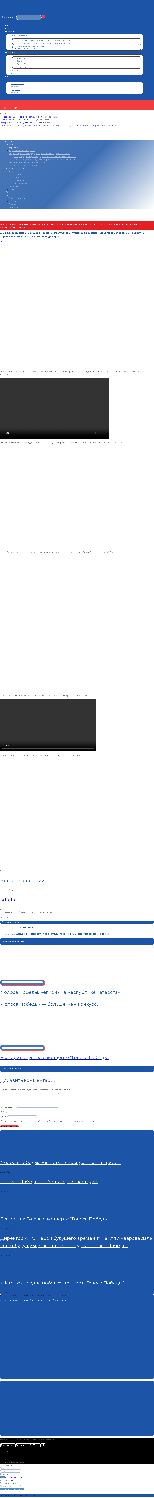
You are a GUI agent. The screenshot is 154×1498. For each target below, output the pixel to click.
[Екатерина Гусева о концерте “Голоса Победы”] (8, 1209)
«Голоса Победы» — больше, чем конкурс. (20, 120)
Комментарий (7, 1107)
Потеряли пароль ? (14, 1477)
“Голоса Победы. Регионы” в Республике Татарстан (24, 117)
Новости (4, 917)
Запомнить (8, 1474)
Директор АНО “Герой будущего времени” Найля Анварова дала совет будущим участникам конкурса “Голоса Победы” (57, 126)
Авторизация (6, 1480)
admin (7, 900)
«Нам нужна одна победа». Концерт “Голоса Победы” (62, 1283)
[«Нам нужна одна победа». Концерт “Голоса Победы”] (8, 1273)
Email (3, 1116)
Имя (3, 1112)
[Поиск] (43, 17)
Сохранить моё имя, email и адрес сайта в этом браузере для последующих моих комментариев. (49, 1121)
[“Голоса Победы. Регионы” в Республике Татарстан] (8, 1152)
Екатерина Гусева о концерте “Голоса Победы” (22, 123)
